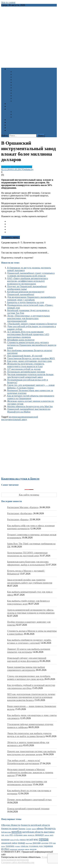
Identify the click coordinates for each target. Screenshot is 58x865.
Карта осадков (14, 127)
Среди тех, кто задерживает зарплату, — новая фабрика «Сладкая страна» (30, 386)
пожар (21, 842)
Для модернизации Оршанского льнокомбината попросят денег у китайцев (31, 298)
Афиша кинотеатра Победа (21, 106)
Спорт (16, 87)
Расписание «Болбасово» (20, 513)
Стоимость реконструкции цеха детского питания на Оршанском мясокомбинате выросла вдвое (31, 345)
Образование (19, 77)
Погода (11, 125)
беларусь (50, 828)
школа (27, 849)
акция (34, 829)
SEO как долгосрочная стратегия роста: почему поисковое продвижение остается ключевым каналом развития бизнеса (31, 697)
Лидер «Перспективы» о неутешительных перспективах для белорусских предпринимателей (28, 318)
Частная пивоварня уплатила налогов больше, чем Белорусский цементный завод (30, 375)
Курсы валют (14, 122)
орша (43, 838)
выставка (49, 831)
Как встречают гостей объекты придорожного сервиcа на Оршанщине (30, 397)
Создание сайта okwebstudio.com (17, 862)
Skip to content (8, 2)
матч (51, 835)
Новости (11, 69)
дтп (11, 834)
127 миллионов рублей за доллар (24, 369)
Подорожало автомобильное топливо (26, 371)
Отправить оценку (10, 237)
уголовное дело (36, 846)
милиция (5, 839)
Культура (17, 74)
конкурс (31, 835)
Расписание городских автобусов (30, 111)
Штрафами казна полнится (20, 339)
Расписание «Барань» (18, 519)
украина (48, 845)
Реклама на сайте (16, 130)
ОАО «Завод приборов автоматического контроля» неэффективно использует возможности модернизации (27, 281)
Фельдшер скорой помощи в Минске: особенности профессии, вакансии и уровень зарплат (30, 772)
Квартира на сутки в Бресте (20, 478)
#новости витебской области (35, 825)
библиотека (6, 832)
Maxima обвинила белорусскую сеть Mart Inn (30, 406)
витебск (16, 831)
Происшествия (20, 85)
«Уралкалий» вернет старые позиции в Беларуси (32, 323)
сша (54, 843)
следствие (44, 843)
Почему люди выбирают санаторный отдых (29, 799)
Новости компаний (23, 98)
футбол (5, 849)
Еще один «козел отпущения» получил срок (29, 361)
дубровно (18, 835)
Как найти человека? (23, 101)
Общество (18, 82)
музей (29, 839)
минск (23, 839)
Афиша (10, 103)
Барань (21, 828)
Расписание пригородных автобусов (31, 114)
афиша (40, 828)
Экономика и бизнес (23, 95)
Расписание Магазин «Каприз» (23, 507)
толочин (10, 846)
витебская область (32, 831)
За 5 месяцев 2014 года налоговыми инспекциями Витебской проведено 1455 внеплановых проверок (28, 334)
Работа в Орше (14, 119)
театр (3, 846)
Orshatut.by (27, 169)
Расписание (13, 109)
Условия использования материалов (25, 858)
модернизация (16, 417)
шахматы (21, 849)
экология (33, 849)
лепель (46, 835)
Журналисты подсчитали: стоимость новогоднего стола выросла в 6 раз (25, 365)
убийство (24, 846)
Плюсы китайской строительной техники (28, 808)
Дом (15, 79)
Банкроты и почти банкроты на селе (25, 302)
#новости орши (9, 828)
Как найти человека (29, 494)
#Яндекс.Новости (10, 825)
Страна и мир (20, 90)
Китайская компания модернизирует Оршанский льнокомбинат (25, 293)
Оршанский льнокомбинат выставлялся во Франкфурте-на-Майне (28, 410)
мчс (35, 839)
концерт (39, 834)
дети (7, 835)
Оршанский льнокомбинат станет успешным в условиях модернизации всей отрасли (31, 274)
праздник (29, 843)
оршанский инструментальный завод (19, 418)
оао (25, 417)
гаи (2, 835)
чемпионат (13, 849)
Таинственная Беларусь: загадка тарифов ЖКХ (31, 358)
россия (36, 842)
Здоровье (17, 71)
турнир (17, 846)
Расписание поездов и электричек (30, 117)
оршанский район (9, 843)
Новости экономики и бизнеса (16, 167)
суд (50, 843)
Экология (18, 93)
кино (25, 835)
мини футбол (14, 840)
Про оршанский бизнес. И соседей (24, 355)
